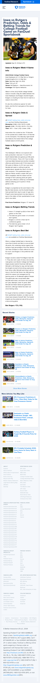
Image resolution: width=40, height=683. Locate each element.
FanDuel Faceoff (8, 562)
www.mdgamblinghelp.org (24, 668)
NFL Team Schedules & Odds (28, 589)
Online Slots (6, 595)
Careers (7, 618)
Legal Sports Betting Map (10, 482)
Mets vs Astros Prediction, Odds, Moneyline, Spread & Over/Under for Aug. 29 (24, 342)
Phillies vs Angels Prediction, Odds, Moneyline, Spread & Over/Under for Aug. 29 (25, 318)
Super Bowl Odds (25, 470)
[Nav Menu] (4, 7)
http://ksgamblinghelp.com (12, 665)
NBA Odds (23, 472)
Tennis (22, 565)
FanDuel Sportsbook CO (10, 512)
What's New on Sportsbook (11, 472)
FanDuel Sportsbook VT (10, 545)
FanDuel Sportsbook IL (9, 520)
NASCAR (22, 567)
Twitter (22, 597)
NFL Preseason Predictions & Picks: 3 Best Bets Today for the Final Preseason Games (25, 399)
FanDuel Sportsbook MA (10, 526)
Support (5, 468)
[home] (20, 7)
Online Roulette (7, 603)
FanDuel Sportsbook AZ (10, 508)
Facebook (23, 595)
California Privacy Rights (20, 620)
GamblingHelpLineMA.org (22, 635)
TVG (4, 556)
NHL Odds (23, 482)
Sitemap (5, 486)
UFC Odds (23, 488)
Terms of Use (33, 620)
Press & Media (21, 623)
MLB (4, 324)
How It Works (7, 474)
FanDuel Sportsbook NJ (10, 532)
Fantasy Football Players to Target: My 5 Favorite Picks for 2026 (25, 434)
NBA (21, 507)
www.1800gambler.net (11, 675)
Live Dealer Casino (8, 601)
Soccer (22, 515)
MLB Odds (23, 474)
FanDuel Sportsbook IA (9, 518)
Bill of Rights (33, 618)
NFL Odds (23, 468)
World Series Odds (25, 494)
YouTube (22, 601)
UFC (21, 513)
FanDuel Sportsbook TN (10, 541)
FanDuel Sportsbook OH (10, 536)
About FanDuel (7, 470)
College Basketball (25, 509)
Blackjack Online (8, 599)
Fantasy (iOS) (7, 577)
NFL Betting (23, 581)
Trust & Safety (24, 618)
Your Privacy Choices (11, 621)
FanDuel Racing (7, 560)
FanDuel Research (11, 2)
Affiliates (5, 484)
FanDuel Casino (7, 558)
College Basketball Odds (27, 478)
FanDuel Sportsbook (9, 554)
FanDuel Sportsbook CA (10, 510)
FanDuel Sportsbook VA (10, 543)
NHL (21, 511)
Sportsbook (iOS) (8, 583)
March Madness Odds (26, 480)
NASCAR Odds (24, 492)
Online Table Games (9, 605)
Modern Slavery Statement (10, 480)
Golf (21, 563)
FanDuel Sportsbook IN (9, 522)
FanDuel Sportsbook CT (10, 514)
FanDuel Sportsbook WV (10, 547)
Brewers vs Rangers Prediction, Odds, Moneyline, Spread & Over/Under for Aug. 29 (25, 330)
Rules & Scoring (7, 476)
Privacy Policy (9, 620)
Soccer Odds (23, 490)
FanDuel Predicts (8, 564)
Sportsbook (27, 2)
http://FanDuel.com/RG (15, 653)
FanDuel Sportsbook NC (10, 530)
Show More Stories (20, 388)
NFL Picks (23, 583)
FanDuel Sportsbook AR (10, 506)
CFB (21, 561)
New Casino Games (8, 597)
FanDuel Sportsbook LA (10, 524)
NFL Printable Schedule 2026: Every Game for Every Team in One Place (25, 450)
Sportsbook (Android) (9, 585)
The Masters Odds (25, 486)
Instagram (23, 599)
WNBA (22, 569)
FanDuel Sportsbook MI (9, 528)
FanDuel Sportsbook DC (10, 516)
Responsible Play (8, 478)
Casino (22, 517)
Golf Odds (23, 484)
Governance (14, 618)
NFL (4, 407)
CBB (21, 571)
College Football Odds (26, 476)
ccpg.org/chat (11, 660)
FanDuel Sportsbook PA (10, 539)
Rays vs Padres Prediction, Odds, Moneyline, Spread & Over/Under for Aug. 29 (24, 354)
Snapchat (22, 603)
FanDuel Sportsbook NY (10, 535)
